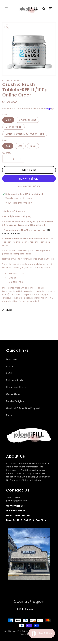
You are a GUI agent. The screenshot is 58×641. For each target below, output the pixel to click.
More (9, 415)
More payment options (29, 186)
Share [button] (9, 309)
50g (20, 145)
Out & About (13, 394)
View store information (18, 202)
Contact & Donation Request (23, 408)
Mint (8, 119)
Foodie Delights (15, 401)
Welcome (11, 359)
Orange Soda (13, 126)
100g (33, 145)
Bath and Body (14, 380)
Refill (9, 373)
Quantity (6, 152)
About (9, 366)
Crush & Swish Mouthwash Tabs (25, 133)
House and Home (16, 387)
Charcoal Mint (27, 119)
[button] (6, 8)
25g (8, 145)
